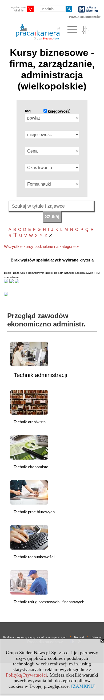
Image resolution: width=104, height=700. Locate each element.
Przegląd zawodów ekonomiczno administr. (46, 320)
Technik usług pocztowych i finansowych (49, 602)
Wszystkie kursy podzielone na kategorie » (41, 246)
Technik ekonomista (31, 467)
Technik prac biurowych (34, 512)
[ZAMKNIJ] (83, 686)
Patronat (96, 636)
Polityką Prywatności (26, 675)
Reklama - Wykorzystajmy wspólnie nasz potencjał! (35, 636)
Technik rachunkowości (34, 557)
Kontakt (79, 636)
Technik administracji (40, 375)
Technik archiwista (30, 422)
